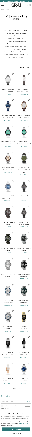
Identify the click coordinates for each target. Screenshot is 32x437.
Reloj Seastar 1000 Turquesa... (8, 143)
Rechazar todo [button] (16, 433)
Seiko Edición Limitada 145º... (8, 301)
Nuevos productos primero (24, 67)
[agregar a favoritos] (13, 74)
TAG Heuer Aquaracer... (24, 380)
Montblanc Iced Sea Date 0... (8, 169)
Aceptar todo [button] (16, 429)
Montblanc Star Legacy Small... (24, 223)
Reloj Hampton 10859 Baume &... (24, 91)
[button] (16, 426)
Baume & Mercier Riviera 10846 (8, 117)
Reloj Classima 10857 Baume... (24, 117)
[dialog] (16, 425)
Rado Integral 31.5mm (24, 327)
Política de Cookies (23, 423)
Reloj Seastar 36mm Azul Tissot (24, 143)
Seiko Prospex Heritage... (24, 275)
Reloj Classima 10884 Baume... (8, 91)
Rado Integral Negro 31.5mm (8, 354)
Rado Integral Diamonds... (24, 354)
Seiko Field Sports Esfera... (8, 223)
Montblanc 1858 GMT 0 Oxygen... (8, 197)
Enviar (28, 401)
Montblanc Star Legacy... (24, 197)
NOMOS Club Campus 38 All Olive (24, 170)
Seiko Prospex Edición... (8, 327)
